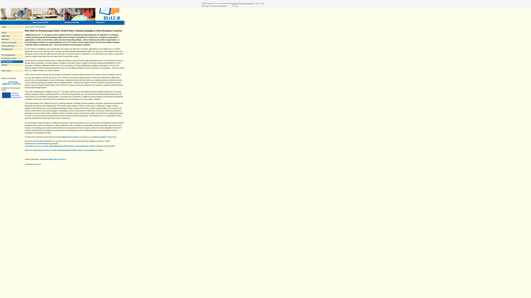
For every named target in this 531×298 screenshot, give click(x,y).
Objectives (6, 36)
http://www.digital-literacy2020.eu (53, 159)
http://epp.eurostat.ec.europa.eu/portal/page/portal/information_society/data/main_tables (60, 146)
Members (5, 39)
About (4, 33)
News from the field (40, 22)
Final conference (8, 46)
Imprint (4, 65)
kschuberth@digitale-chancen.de (103, 137)
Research (100, 22)
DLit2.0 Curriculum (9, 43)
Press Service (7, 62)
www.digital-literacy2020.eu (69, 137)
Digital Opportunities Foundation (242, 3)
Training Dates (7, 49)
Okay (236, 6)
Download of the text (33, 164)
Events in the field (72, 22)
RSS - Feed (6, 71)
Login (4, 27)
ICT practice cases (9, 58)
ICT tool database (8, 55)
